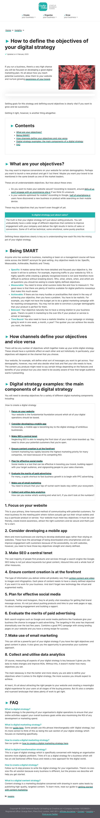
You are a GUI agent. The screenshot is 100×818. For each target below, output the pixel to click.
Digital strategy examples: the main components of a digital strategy (49, 141)
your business (28, 16)
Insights (11, 796)
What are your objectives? (29, 132)
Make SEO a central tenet (24, 436)
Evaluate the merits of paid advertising (31, 473)
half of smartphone (79, 195)
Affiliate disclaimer (68, 811)
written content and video (81, 578)
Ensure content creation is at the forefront (33, 448)
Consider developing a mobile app (28, 424)
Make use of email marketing (26, 483)
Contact (81, 811)
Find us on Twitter (50, 814)
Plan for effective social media (27, 461)
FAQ (18, 144)
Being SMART (23, 135)
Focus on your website (22, 411)
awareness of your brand (37, 79)
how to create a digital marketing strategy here (45, 743)
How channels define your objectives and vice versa (41, 138)
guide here (18, 728)
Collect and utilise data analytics (28, 492)
